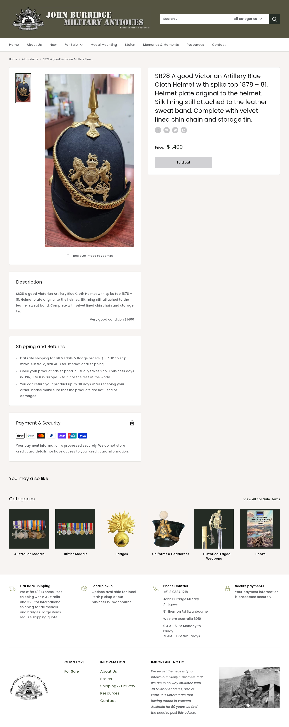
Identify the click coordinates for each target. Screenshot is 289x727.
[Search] (274, 19)
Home (13, 59)
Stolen (106, 678)
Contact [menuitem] (219, 44)
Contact (108, 700)
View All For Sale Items (262, 499)
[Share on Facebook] (158, 130)
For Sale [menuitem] (71, 44)
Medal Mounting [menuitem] (104, 44)
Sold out (183, 162)
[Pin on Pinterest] (166, 130)
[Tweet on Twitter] (175, 130)
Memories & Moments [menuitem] (161, 44)
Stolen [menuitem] (130, 44)
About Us (108, 671)
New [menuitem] (53, 44)
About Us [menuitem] (34, 44)
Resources (109, 693)
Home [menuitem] (14, 44)
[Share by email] (184, 130)
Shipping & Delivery (117, 686)
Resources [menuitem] (195, 44)
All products (30, 59)
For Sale (71, 671)
